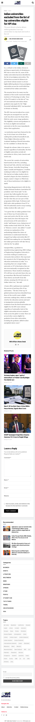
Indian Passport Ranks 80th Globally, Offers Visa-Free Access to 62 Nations (21, 537)
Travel (5, 604)
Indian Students (18, 640)
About (2, 707)
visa (12, 661)
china (11, 628)
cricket (17, 628)
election (23, 628)
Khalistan (26, 643)
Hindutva (23, 631)
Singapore (7, 655)
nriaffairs (6, 584)
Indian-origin (13, 637)
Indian (6, 637)
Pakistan (6, 652)
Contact (16, 707)
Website (6, 496)
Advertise (9, 707)
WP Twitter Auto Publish (10, 721)
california (21, 625)
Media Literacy (24, 707)
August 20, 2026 (8, 439)
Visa (4, 611)
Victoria (6, 661)
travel (5, 658)
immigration (17, 634)
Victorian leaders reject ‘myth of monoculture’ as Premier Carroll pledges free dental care (17, 377)
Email (6, 488)
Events (5, 571)
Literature (7, 574)
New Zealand (18, 649)
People (5, 594)
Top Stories (7, 601)
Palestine (13, 652)
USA (28, 658)
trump (11, 658)
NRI (25, 649)
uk (20, 658)
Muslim (19, 646)
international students (10, 643)
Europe (6, 631)
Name (6, 480)
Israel (20, 643)
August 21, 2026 (8, 410)
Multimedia (7, 577)
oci (29, 649)
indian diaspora (23, 637)
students (21, 655)
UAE (16, 658)
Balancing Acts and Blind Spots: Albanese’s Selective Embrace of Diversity (20, 552)
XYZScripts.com (26, 721)
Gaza (11, 631)
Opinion (5, 588)
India (24, 634)
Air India (6, 625)
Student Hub (7, 598)
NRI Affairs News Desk (16, 38)
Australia (13, 625)
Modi (13, 646)
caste (5, 628)
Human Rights (8, 634)
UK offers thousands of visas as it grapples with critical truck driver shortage (21, 545)
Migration (6, 646)
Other (5, 591)
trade (27, 655)
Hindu (17, 631)
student (14, 655)
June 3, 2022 (9, 41)
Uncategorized (8, 608)
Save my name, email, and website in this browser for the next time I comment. (18, 504)
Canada (28, 625)
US (24, 658)
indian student (8, 640)
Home (5, 10)
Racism (21, 652)
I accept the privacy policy (12, 677)
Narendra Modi (8, 649)
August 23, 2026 (8, 382)
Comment (7, 457)
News (9, 10)
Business (6, 567)
